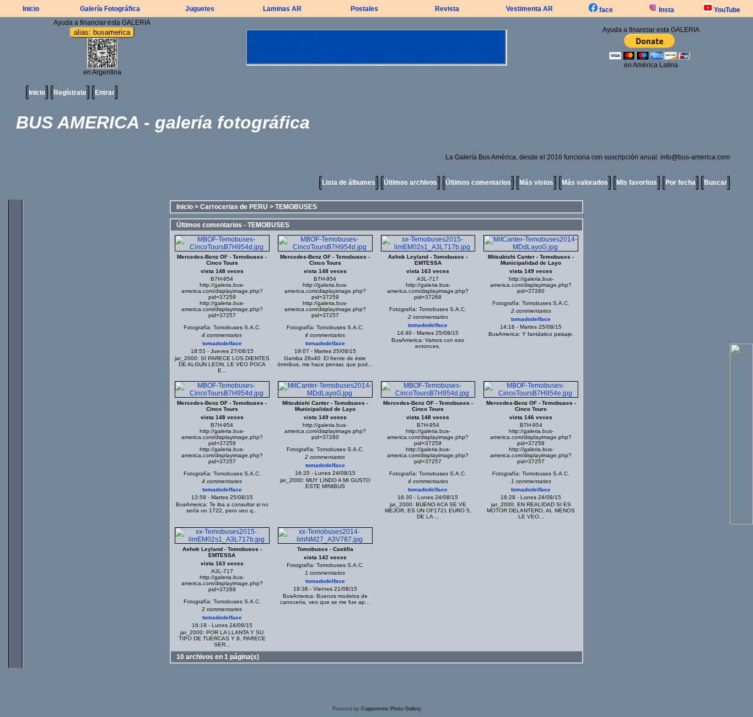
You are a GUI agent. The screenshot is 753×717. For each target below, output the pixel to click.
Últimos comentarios (478, 182)
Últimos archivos (410, 182)
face (605, 10)
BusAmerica (406, 340)
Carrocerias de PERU (234, 207)
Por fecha (680, 182)
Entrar (105, 93)
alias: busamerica (102, 32)
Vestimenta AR (529, 9)
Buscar (715, 182)
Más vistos (536, 182)
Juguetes (199, 9)
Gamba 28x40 (302, 358)
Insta (665, 10)
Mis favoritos (636, 182)
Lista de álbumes (348, 182)
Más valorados (585, 182)
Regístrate (70, 93)
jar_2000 (186, 358)
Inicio (31, 9)
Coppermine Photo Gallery (391, 708)
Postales (364, 9)
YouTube (726, 10)
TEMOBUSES (296, 207)
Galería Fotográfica (110, 9)
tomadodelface (222, 343)
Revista (447, 9)
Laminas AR (282, 9)
